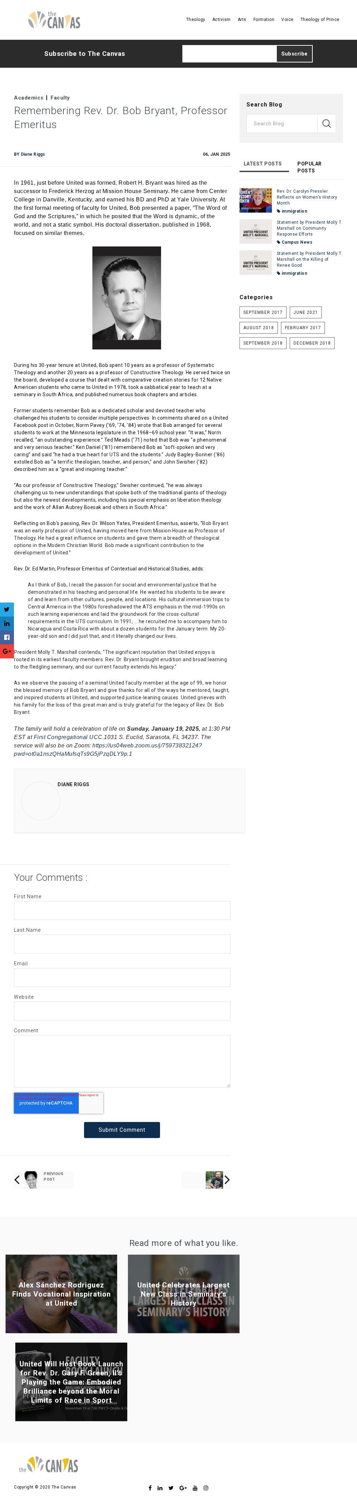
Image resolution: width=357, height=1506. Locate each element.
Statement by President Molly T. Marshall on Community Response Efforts (310, 228)
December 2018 (312, 343)
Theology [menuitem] (195, 19)
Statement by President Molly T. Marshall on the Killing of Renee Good (310, 259)
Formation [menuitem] (264, 19)
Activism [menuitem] (221, 19)
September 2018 (263, 343)
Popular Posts (309, 167)
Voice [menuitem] (287, 19)
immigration (293, 211)
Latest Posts (263, 164)
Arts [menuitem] (242, 19)
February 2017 (303, 327)
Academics (29, 97)
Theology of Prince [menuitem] (320, 19)
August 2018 (258, 327)
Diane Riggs (33, 154)
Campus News (296, 242)
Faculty (60, 97)
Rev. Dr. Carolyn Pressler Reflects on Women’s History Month (307, 197)
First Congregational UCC (68, 737)
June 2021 (306, 312)
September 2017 (263, 312)
